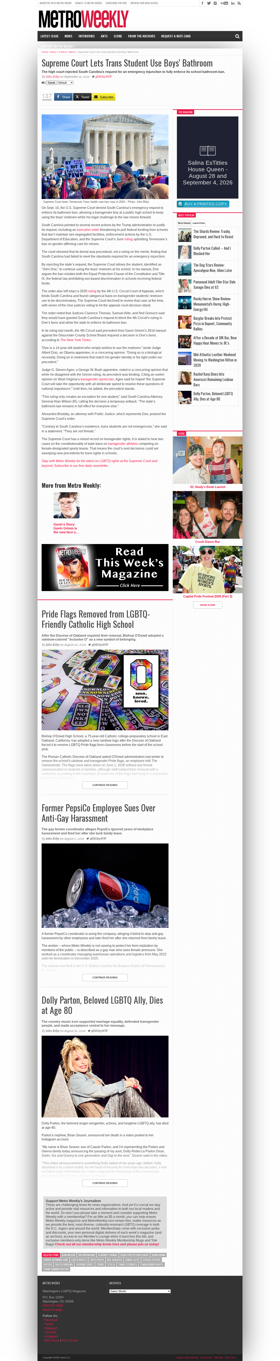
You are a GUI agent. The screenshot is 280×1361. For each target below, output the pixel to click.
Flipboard (50, 1328)
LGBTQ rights (79, 1259)
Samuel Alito (132, 1259)
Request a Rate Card (176, 36)
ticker (100, 1264)
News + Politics (58, 51)
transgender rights (151, 1264)
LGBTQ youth (97, 1259)
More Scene (207, 605)
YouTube (50, 1332)
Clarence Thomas (107, 1255)
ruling (128, 239)
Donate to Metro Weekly (88, 3)
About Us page (53, 1309)
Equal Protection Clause (135, 1255)
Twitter (48, 1324)
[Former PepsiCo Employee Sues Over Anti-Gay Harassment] (105, 926)
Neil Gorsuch (114, 1259)
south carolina (64, 1264)
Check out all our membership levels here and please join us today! (107, 1244)
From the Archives (141, 36)
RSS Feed (230, 1357)
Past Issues (206, 1357)
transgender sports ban (97, 379)
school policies (151, 1259)
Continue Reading (104, 785)
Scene (118, 36)
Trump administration (56, 1269)
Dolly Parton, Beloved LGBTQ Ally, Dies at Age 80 (102, 1004)
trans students (127, 1264)
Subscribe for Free (116, 3)
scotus (47, 1264)
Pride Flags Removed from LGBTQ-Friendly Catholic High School (96, 618)
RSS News (51, 1340)
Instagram (51, 1336)
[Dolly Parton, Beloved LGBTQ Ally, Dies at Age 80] (105, 1116)
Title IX (111, 1264)
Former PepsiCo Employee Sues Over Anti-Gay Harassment (98, 812)
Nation (72, 51)
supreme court (84, 1264)
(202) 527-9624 (53, 1305)
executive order (88, 229)
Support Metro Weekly (57, 46)
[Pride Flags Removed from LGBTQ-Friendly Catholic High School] (105, 729)
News (68, 36)
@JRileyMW (103, 76)
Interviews (87, 36)
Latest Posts (199, 223)
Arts (104, 36)
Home (45, 51)
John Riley (52, 76)
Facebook (51, 1320)
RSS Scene (70, 1340)
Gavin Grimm (158, 1255)
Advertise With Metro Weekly (56, 3)
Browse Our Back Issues (144, 3)
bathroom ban (87, 1255)
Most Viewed (184, 223)
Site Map (218, 1357)
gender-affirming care (55, 1259)
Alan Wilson (68, 1255)
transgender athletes (123, 443)
